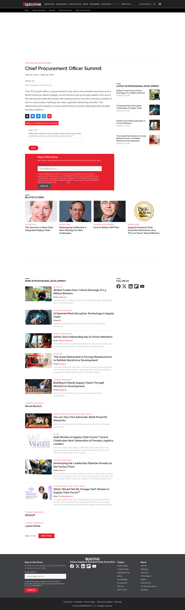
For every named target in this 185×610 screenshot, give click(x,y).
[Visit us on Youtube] (142, 286)
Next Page (46, 536)
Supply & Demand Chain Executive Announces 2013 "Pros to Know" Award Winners (144, 230)
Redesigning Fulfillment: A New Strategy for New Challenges (72, 230)
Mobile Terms (61, 182)
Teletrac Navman (65, 341)
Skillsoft (61, 470)
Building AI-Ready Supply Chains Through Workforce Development (78, 384)
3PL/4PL (56, 434)
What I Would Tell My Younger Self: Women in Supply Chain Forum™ (81, 491)
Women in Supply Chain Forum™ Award (69, 486)
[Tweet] (44, 116)
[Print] (27, 116)
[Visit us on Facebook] (118, 286)
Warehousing (65, 224)
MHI (59, 320)
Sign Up (44, 186)
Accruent (62, 364)
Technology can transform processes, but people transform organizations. (78, 394)
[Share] (33, 116)
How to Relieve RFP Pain (106, 227)
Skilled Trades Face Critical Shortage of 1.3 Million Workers (130, 91)
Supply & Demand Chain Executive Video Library (72, 414)
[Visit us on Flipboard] (136, 286)
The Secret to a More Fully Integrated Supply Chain (39, 229)
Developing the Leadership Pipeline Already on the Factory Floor (82, 465)
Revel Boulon (33, 406)
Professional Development (38, 63)
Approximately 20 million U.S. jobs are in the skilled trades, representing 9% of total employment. (82, 301)
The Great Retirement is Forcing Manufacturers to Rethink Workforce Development (131, 138)
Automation (30, 224)
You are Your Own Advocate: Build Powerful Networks (80, 418)
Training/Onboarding (62, 310)
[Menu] (160, 4)
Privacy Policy (75, 182)
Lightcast (62, 297)
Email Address (44, 164)
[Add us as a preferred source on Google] (49, 116)
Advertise (78, 602)
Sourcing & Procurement (104, 224)
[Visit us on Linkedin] (130, 286)
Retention (57, 287)
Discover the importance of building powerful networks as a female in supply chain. (81, 425)
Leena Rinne (32, 526)
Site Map (118, 602)
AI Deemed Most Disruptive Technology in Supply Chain (129, 106)
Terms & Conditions (105, 602)
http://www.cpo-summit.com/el (38, 85)
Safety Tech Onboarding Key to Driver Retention (130, 122)
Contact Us (67, 602)
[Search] (154, 4)
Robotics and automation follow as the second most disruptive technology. (79, 325)
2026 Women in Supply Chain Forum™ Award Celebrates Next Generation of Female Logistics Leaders (83, 440)
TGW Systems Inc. (65, 496)
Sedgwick (62, 390)
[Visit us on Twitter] (124, 286)
